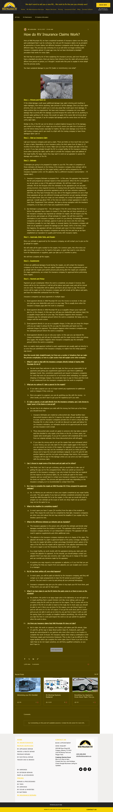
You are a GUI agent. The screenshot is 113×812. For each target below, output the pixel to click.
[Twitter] (80, 769)
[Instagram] (85, 769)
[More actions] (88, 29)
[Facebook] (89, 769)
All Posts (17, 17)
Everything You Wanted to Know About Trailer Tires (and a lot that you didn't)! (85, 696)
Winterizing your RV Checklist (27, 695)
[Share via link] (37, 659)
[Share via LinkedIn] (33, 659)
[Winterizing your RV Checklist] (28, 685)
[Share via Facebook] (25, 659)
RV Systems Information (41, 17)
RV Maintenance (27, 17)
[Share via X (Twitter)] (29, 659)
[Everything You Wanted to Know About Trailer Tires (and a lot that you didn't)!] (85, 685)
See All (96, 674)
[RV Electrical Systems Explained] (56, 685)
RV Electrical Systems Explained (53, 696)
